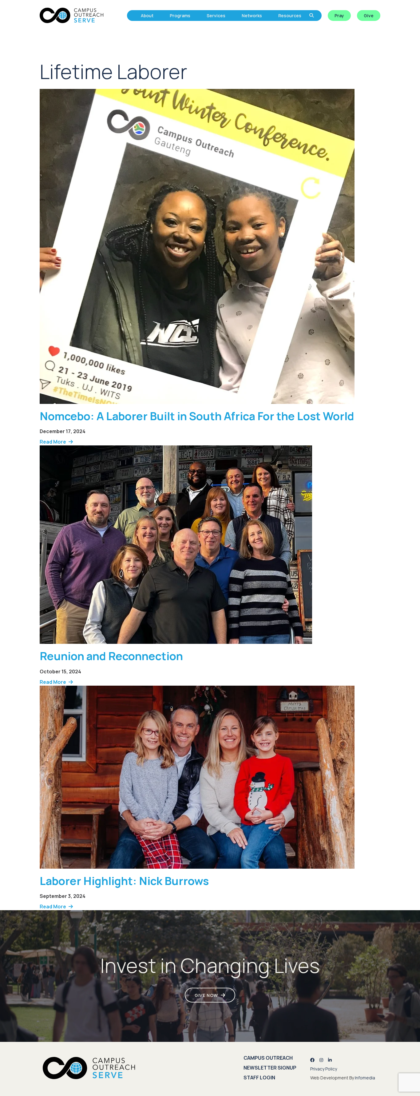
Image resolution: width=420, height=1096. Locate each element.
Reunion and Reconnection (111, 656)
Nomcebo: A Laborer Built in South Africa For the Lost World (197, 416)
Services (216, 15)
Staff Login (259, 1077)
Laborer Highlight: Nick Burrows (124, 880)
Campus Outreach (268, 1057)
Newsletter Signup (270, 1067)
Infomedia (365, 1078)
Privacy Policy (323, 1069)
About (147, 15)
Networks (252, 15)
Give (369, 15)
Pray (339, 15)
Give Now (206, 995)
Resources (289, 15)
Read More (53, 441)
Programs (180, 15)
